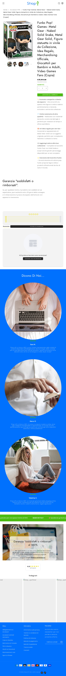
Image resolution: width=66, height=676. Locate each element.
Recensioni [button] (6, 226)
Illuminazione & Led (9, 652)
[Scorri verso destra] (31, 64)
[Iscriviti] (61, 642)
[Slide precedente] (4, 542)
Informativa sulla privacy (32, 630)
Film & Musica (7, 646)
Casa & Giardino (8, 640)
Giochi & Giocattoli (9, 649)
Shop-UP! (26, 672)
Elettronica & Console (10, 643)
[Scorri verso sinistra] (5, 64)
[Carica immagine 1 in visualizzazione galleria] (9, 64)
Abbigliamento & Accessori (8, 631)
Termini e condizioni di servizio (31, 634)
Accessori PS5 (15, 10)
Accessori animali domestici (8, 636)
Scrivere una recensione (36, 226)
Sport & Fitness (7, 655)
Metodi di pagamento (31, 641)
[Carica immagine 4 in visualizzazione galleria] (26, 64)
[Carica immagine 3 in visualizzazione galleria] (20, 64)
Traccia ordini (28, 647)
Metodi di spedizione (30, 644)
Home (5, 10)
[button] (3, 3)
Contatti (26, 650)
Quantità (40, 85)
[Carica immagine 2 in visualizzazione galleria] (15, 64)
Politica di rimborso (30, 638)
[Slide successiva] (62, 542)
